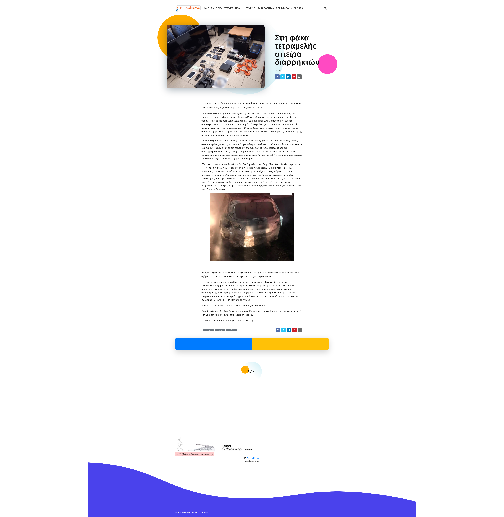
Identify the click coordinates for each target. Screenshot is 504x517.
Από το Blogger (253, 458)
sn (276, 70)
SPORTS (298, 8)
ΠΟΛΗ (238, 8)
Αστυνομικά (208, 330)
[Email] (299, 76)
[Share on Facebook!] (277, 76)
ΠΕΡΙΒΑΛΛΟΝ (283, 8)
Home (206, 8)
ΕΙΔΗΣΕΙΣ (216, 8)
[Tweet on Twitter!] (282, 76)
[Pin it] (294, 76)
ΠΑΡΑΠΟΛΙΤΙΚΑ (265, 8)
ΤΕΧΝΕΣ (228, 8)
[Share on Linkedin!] (288, 76)
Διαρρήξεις (220, 330)
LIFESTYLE (249, 8)
